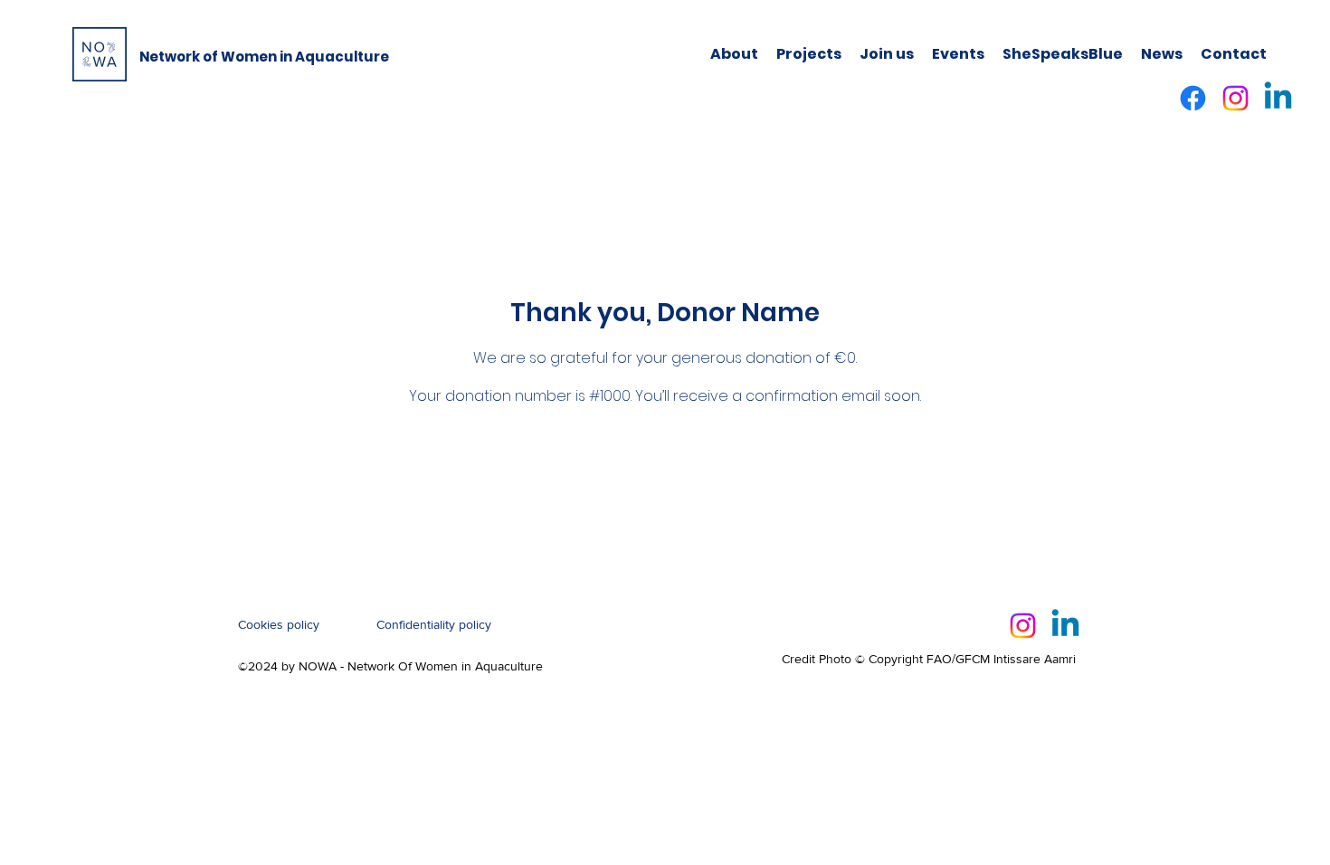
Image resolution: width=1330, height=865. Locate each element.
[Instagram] (1235, 98)
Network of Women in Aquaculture (264, 56)
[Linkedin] (1278, 98)
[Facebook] (1193, 98)
